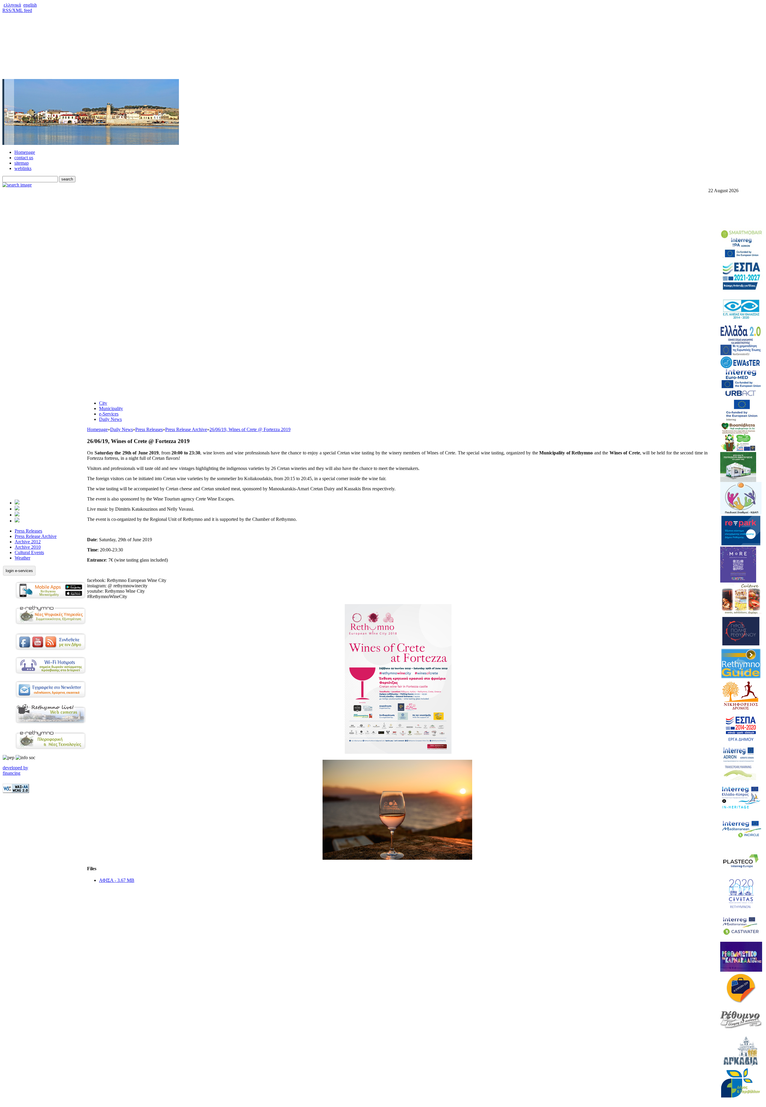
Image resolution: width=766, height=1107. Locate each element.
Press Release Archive (36, 536)
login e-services (19, 570)
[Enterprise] (17, 514)
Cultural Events (29, 552)
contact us (23, 157)
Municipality (111, 408)
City (103, 403)
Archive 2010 (28, 547)
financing (11, 773)
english (30, 4)
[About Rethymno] (17, 520)
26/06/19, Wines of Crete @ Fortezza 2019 (250, 429)
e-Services (108, 413)
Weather (22, 557)
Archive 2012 (28, 541)
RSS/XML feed (17, 10)
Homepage (24, 152)
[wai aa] (16, 791)
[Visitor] (17, 508)
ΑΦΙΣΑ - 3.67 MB (116, 880)
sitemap (21, 163)
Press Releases (28, 530)
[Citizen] (17, 502)
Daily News (110, 419)
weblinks (22, 168)
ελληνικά (12, 4)
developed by (15, 767)
